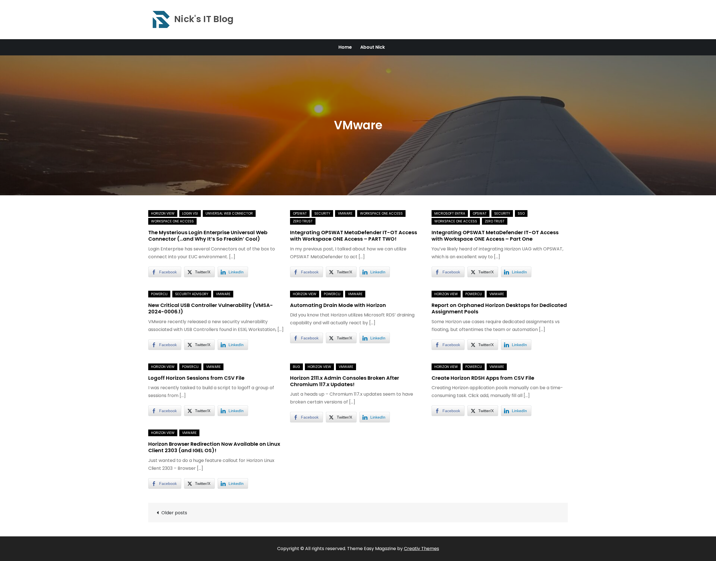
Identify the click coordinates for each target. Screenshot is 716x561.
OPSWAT (300, 213)
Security (322, 213)
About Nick (372, 47)
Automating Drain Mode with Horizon (338, 305)
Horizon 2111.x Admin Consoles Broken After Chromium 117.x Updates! (344, 381)
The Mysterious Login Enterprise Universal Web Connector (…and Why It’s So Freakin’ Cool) (207, 235)
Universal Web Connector (229, 213)
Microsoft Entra (449, 213)
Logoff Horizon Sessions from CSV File (196, 377)
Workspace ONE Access (172, 221)
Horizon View (163, 213)
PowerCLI (159, 294)
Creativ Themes (421, 548)
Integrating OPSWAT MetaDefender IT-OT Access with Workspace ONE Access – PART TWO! (353, 235)
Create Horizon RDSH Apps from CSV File (483, 377)
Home (345, 47)
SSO (521, 213)
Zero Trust (303, 221)
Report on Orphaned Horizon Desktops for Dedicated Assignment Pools (499, 308)
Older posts (174, 513)
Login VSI (190, 213)
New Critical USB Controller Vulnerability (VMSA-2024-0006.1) (210, 308)
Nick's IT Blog (204, 19)
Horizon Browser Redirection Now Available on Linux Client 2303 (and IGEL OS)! (214, 447)
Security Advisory (191, 294)
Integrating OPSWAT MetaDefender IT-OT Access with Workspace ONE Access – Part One (495, 235)
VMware (345, 213)
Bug (296, 366)
